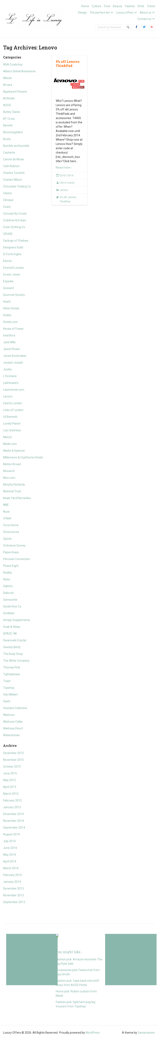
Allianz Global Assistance (19, 71)
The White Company (16, 660)
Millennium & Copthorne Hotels (23, 457)
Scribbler (9, 613)
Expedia (8, 281)
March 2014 (11, 868)
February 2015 (12, 800)
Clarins (7, 193)
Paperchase (11, 552)
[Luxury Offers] (34, 18)
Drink (141, 6)
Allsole (7, 78)
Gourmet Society (14, 294)
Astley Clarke (11, 112)
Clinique (8, 200)
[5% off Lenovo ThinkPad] (69, 83)
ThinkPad (65, 201)
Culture (96, 6)
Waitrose (9, 714)
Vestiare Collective (15, 708)
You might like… (69, 952)
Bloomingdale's (13, 132)
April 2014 (9, 861)
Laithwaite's (11, 383)
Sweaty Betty (12, 647)
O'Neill (7, 518)
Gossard (8, 288)
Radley (7, 572)
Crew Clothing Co (14, 227)
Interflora (9, 335)
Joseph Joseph (13, 362)
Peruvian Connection (16, 559)
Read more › (64, 167)
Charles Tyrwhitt (13, 172)
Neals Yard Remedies (17, 498)
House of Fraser (13, 328)
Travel (151, 6)
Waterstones (11, 735)
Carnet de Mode (13, 159)
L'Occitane (10, 376)
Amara (7, 84)
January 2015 (12, 807)
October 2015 (12, 766)
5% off (63, 197)
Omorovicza (11, 532)
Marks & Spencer (14, 450)
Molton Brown (12, 464)
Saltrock (8, 593)
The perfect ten (99, 12)
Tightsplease (11, 674)
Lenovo (8, 396)
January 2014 (12, 881)
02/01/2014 (66, 175)
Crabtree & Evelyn (14, 220)
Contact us (144, 19)
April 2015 (9, 787)
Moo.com (9, 477)
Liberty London (12, 403)
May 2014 (9, 854)
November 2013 (13, 895)
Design (82, 12)
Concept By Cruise (15, 213)
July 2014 (9, 841)
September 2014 (14, 827)
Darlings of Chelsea (15, 240)
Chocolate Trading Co (17, 186)
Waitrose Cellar (13, 721)
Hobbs (7, 315)
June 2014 (10, 847)
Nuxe (6, 511)
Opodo (7, 538)
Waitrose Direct (13, 728)
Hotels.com (10, 322)
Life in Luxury (67, 182)
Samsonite (10, 599)
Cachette (9, 152)
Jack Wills (9, 342)
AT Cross (9, 118)
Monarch (9, 471)
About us (145, 12)
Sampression (146, 1032)
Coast (7, 206)
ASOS (7, 105)
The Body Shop (13, 653)
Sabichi (8, 586)
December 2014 (13, 814)
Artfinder (9, 98)
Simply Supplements (16, 620)
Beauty (117, 6)
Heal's (7, 301)
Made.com (10, 443)
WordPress (93, 1032)
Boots (7, 139)
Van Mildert (10, 694)
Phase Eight (11, 565)
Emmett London (13, 267)
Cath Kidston (11, 166)
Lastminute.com (13, 389)
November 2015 (13, 759)
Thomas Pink (11, 667)
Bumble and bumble (16, 145)
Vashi (6, 701)
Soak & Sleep (11, 626)
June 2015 (10, 773)
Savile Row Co (12, 606)
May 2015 (9, 780)
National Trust (12, 491)
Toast (6, 681)
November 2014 (13, 820)
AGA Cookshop (13, 64)
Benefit (8, 125)
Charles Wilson (12, 179)
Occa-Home (11, 525)
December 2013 (13, 888)
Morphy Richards (14, 484)
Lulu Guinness (12, 430)
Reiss (6, 579)
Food (107, 6)
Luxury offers (125, 12)
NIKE (6, 504)
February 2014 (12, 875)
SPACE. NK (10, 633)
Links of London (13, 410)
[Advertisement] (32, 959)
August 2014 (11, 834)
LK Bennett (10, 416)
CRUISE (8, 233)
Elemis (7, 261)
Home (85, 6)
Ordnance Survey (14, 545)
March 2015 (11, 793)
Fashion (130, 6)
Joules (7, 369)
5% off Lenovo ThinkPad (67, 63)
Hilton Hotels (11, 308)
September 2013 (14, 902)
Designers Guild (13, 247)
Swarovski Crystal (14, 640)
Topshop (8, 687)
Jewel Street (11, 349)
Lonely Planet (12, 423)
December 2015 (13, 753)
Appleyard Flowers (15, 91)
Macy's (7, 437)
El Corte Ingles (12, 254)
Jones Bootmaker (14, 355)
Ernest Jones (11, 274)
